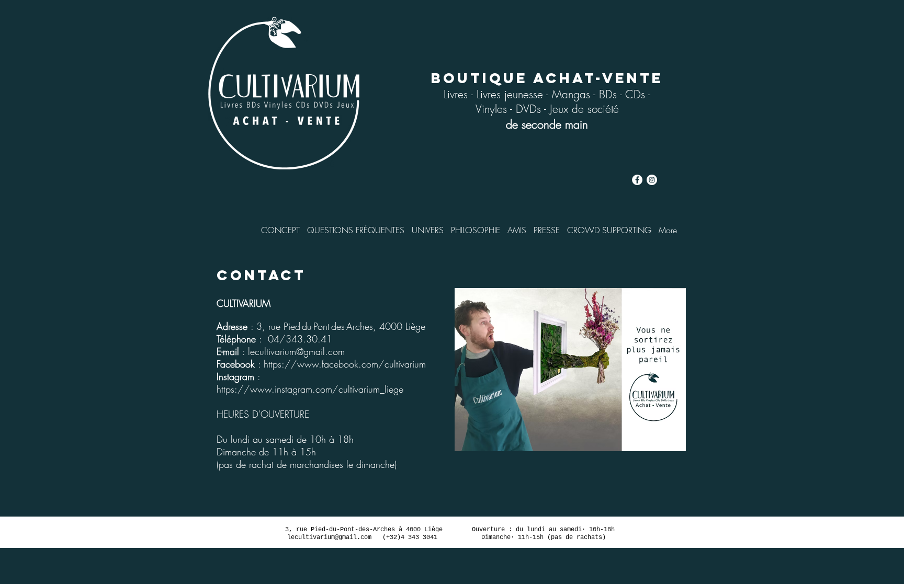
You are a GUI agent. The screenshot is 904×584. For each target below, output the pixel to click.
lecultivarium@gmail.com (296, 351)
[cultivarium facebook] (637, 180)
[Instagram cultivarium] (652, 180)
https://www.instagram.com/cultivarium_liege (310, 389)
